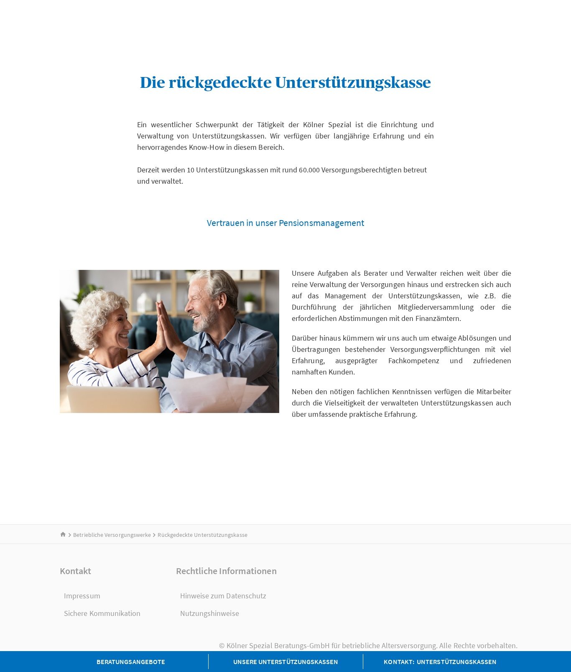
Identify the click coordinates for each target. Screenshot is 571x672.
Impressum (82, 595)
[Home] (63, 535)
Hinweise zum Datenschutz (223, 595)
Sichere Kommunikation (102, 613)
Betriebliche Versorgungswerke (112, 535)
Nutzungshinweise (209, 613)
